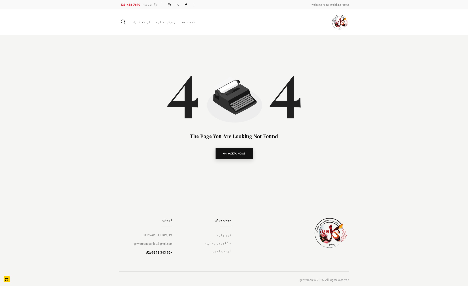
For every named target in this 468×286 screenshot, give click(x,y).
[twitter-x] (177, 4)
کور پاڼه (223, 235)
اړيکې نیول (221, 250)
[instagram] (169, 4)
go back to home (234, 153)
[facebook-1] (186, 4)
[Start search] (123, 22)
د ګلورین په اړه (218, 242)
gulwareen (306, 280)
